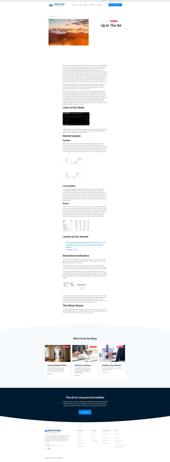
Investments (80, 446)
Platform (79, 435)
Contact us (94, 438)
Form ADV (118, 438)
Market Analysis (53, 16)
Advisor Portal (106, 433)
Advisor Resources (82, 443)
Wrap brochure (119, 440)
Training (79, 438)
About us (93, 435)
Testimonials (94, 440)
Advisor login (105, 440)
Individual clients (106, 443)
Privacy (117, 433)
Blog (46, 16)
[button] (110, 0)
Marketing (79, 440)
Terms (116, 435)
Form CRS (117, 443)
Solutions (79, 433)
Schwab (104, 438)
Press (92, 433)
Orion (103, 435)
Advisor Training (83, 5)
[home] (56, 4)
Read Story (50, 374)
